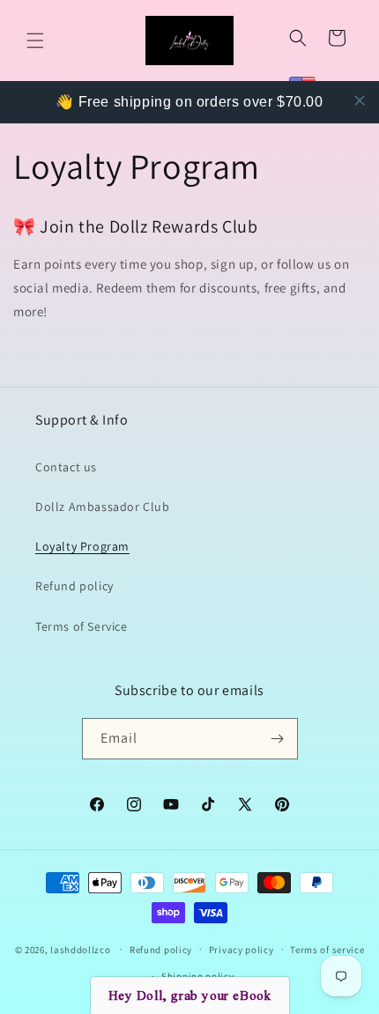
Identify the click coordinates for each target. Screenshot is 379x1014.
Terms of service (327, 950)
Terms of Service (81, 626)
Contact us (66, 467)
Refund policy (74, 586)
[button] (35, 40)
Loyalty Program (82, 546)
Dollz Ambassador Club (102, 506)
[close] (359, 100)
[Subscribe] (277, 738)
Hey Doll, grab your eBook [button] (189, 995)
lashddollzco (80, 949)
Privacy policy (241, 950)
